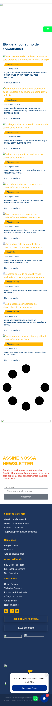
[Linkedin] (17, 611)
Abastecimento (13, 64)
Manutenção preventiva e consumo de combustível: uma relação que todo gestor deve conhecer (25, 110)
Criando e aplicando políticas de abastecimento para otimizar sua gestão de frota (25, 322)
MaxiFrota (11, 252)
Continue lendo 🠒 (12, 83)
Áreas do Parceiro (13, 559)
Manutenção (12, 100)
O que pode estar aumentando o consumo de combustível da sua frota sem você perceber (25, 75)
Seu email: (9, 487)
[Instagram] (12, 611)
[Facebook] (6, 611)
